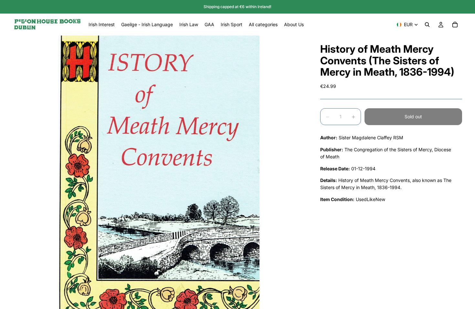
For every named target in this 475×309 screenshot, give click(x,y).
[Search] (427, 24)
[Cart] (455, 24)
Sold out (413, 116)
